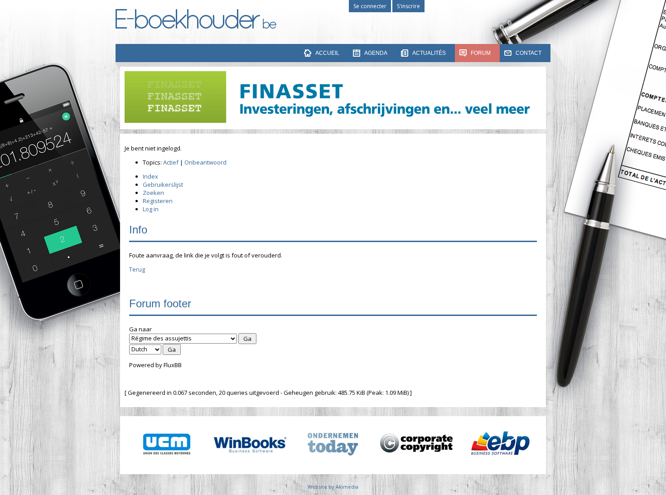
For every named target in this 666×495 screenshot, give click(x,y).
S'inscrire (408, 6)
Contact (528, 53)
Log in (151, 209)
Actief (171, 162)
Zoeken (153, 193)
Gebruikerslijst (163, 184)
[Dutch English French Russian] (145, 349)
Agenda (375, 53)
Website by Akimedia (333, 486)
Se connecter (369, 6)
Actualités (429, 53)
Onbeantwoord (205, 162)
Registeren (158, 201)
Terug (137, 269)
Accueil (327, 53)
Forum (481, 53)
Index (150, 176)
